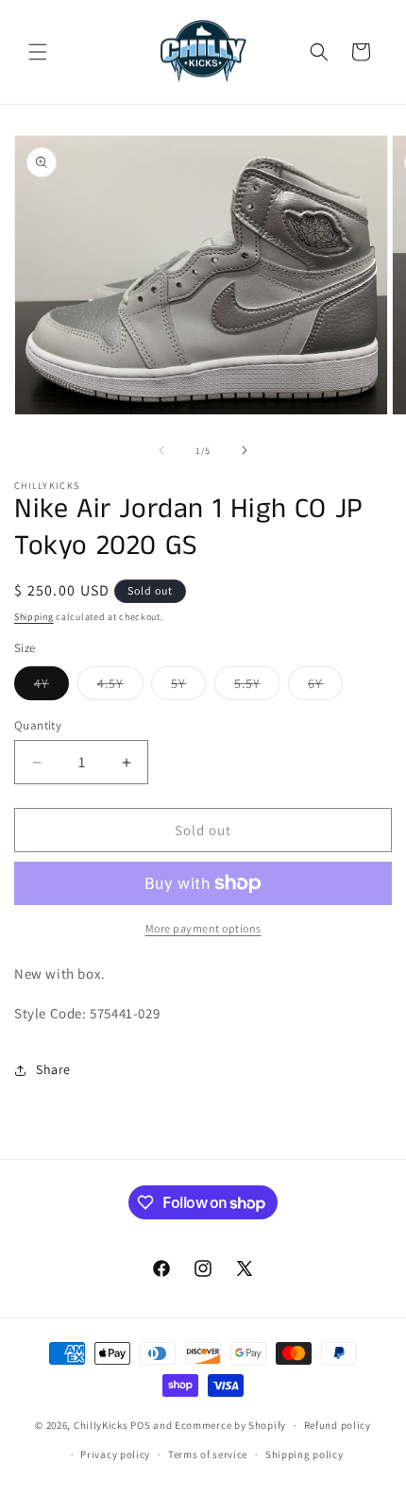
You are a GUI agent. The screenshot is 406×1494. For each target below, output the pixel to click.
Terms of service (207, 1454)
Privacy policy (115, 1454)
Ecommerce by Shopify (230, 1425)
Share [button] (53, 1069)
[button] (38, 52)
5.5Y (257, 687)
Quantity (37, 725)
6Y (325, 687)
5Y (188, 687)
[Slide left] (161, 450)
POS (140, 1425)
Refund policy (337, 1425)
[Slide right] (244, 450)
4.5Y (120, 687)
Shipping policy (304, 1454)
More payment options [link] (203, 928)
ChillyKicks (101, 1425)
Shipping (34, 617)
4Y (51, 687)
